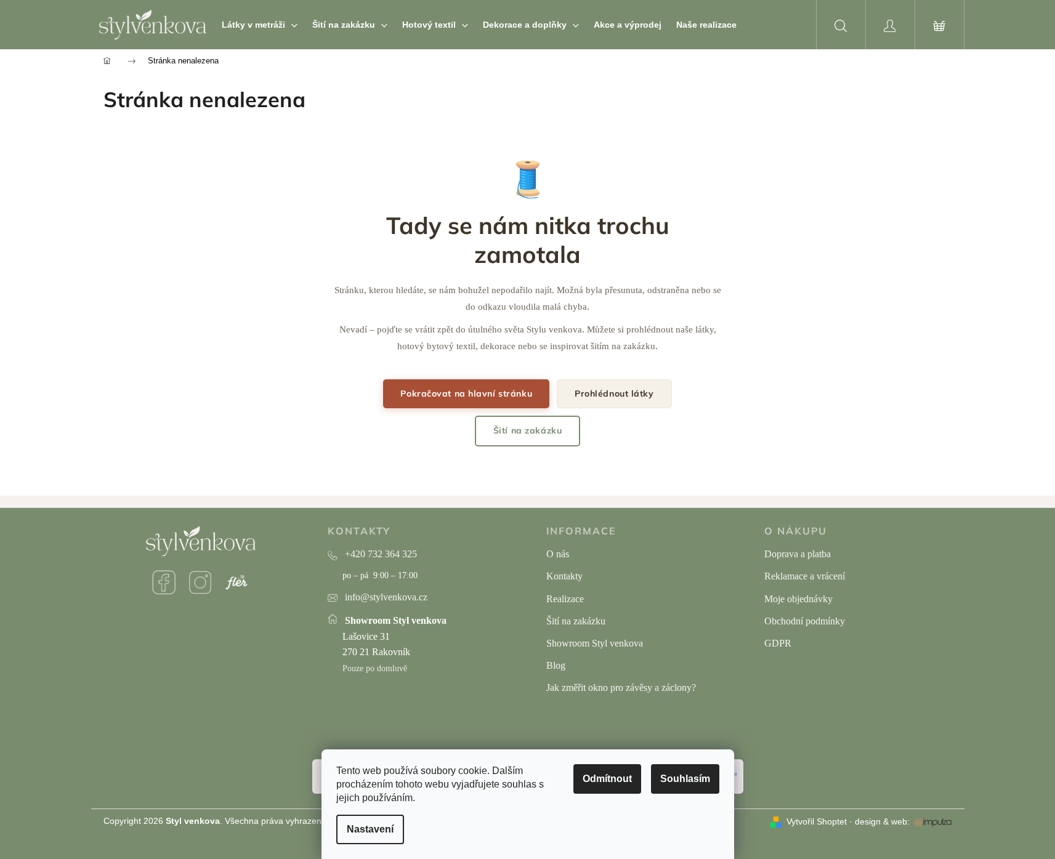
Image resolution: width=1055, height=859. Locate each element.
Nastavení (370, 829)
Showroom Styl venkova (594, 643)
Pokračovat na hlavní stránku (466, 393)
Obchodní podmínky (804, 621)
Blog (555, 665)
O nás (557, 554)
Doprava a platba (797, 554)
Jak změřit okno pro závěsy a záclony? (621, 687)
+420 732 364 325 (381, 554)
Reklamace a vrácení (804, 576)
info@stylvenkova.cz (386, 597)
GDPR (777, 643)
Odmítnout (607, 778)
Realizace (565, 599)
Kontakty (564, 576)
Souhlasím (685, 778)
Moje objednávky (798, 599)
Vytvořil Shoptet (816, 821)
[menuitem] (259, 24)
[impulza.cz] (932, 822)
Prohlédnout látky (614, 393)
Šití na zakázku (527, 430)
